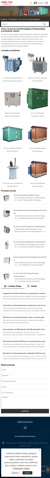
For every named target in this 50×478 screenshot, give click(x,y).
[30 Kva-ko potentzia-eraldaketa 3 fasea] (6, 202)
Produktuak (13, 19)
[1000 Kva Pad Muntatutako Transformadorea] (37, 145)
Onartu (27, 473)
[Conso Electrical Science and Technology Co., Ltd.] (7, 4)
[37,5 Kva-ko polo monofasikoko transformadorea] (12, 180)
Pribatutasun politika (21, 468)
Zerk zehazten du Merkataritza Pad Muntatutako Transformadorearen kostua (25, 329)
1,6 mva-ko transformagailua (29, 19)
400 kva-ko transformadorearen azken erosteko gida (23, 317)
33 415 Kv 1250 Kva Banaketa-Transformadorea (29, 226)
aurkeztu (24, 411)
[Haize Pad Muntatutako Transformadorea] (37, 180)
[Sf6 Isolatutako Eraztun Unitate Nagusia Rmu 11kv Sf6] (6, 217)
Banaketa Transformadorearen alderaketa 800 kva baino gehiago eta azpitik (25, 353)
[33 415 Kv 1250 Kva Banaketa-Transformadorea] (6, 234)
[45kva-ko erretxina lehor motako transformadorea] (12, 109)
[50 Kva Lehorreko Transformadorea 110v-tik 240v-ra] (6, 264)
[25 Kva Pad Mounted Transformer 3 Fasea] (37, 109)
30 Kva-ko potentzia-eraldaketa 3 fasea (26, 195)
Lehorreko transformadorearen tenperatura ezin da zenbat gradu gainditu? (25, 305)
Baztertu (15, 473)
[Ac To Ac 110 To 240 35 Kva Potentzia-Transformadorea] (6, 280)
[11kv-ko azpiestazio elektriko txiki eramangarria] (12, 144)
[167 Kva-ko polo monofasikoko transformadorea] (6, 249)
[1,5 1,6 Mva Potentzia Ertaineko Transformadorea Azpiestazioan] (12, 74)
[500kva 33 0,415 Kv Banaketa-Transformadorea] (37, 74)
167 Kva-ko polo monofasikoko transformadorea (29, 242)
